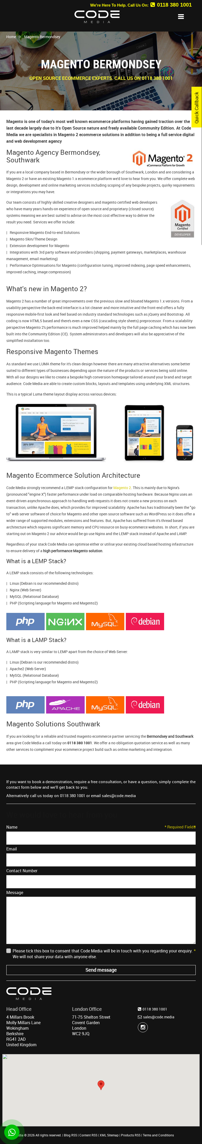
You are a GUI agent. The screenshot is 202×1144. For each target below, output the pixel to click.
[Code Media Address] (29, 993)
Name (101, 827)
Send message (101, 970)
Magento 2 (122, 487)
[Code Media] (6, 16)
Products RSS (130, 1135)
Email (101, 849)
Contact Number (101, 871)
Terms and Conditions (158, 1135)
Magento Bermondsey (42, 36)
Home (11, 36)
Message (14, 892)
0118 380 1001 (174, 5)
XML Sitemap (109, 1135)
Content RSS (88, 1135)
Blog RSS (70, 1135)
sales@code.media (158, 1016)
